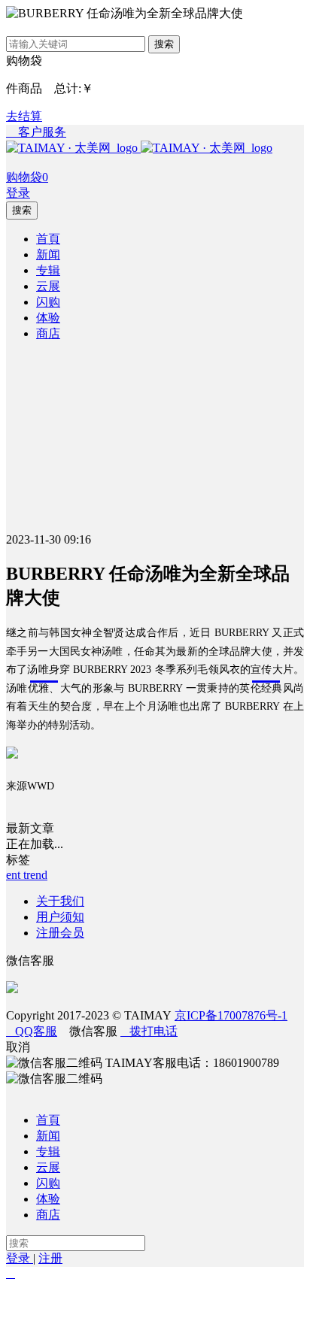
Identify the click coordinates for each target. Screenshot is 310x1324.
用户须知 (60, 916)
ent (14, 874)
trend (35, 874)
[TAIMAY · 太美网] (73, 147)
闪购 (48, 1183)
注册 (50, 1258)
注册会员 (60, 932)
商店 (48, 1214)
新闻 (48, 1135)
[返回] (155, 1305)
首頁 (48, 1119)
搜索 (164, 44)
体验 (48, 1198)
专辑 (48, 1151)
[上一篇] (19, 1305)
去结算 (24, 116)
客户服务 (36, 132)
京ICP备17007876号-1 (231, 1015)
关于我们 (60, 901)
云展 (48, 1167)
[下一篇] (291, 1305)
